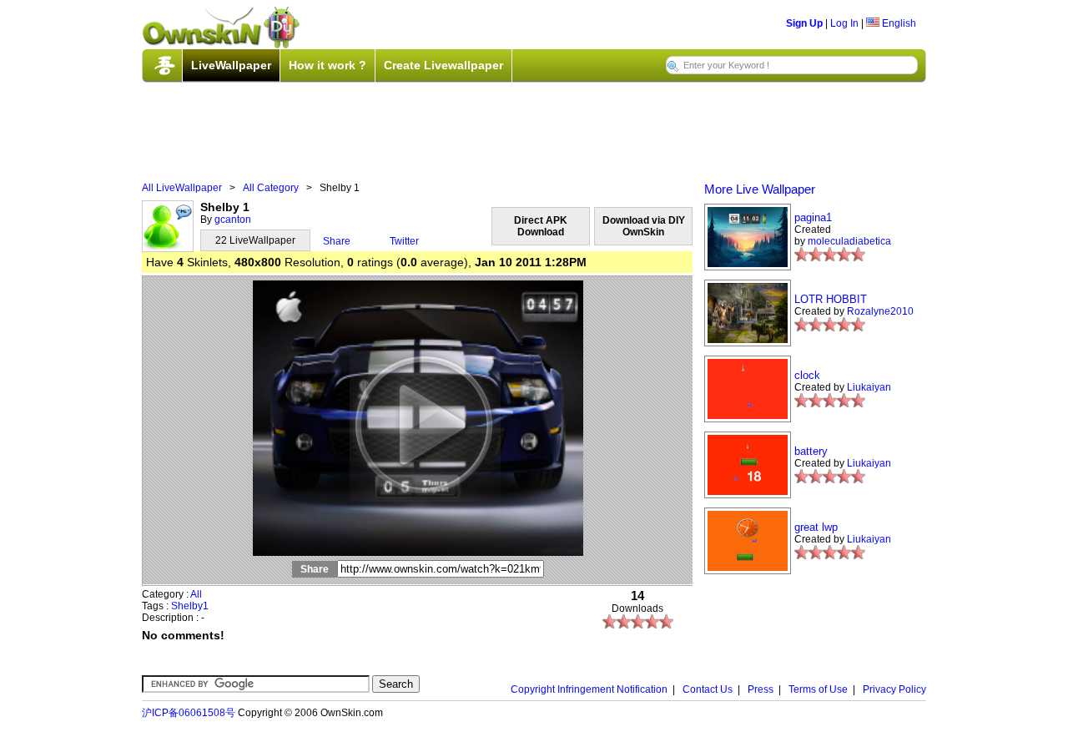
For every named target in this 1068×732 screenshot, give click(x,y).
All (196, 594)
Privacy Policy (894, 689)
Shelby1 (190, 606)
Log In (844, 23)
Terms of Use (818, 689)
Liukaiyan (869, 387)
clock (807, 375)
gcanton (232, 219)
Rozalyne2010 (880, 311)
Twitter (404, 241)
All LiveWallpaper (182, 188)
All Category (271, 188)
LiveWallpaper (231, 65)
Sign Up (804, 23)
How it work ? (327, 65)
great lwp (816, 527)
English (897, 23)
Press (760, 689)
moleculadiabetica (849, 241)
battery (811, 451)
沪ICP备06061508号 (188, 713)
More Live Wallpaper (759, 189)
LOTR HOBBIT (830, 299)
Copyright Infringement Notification (589, 689)
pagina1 (813, 217)
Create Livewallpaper (443, 65)
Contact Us (708, 689)
